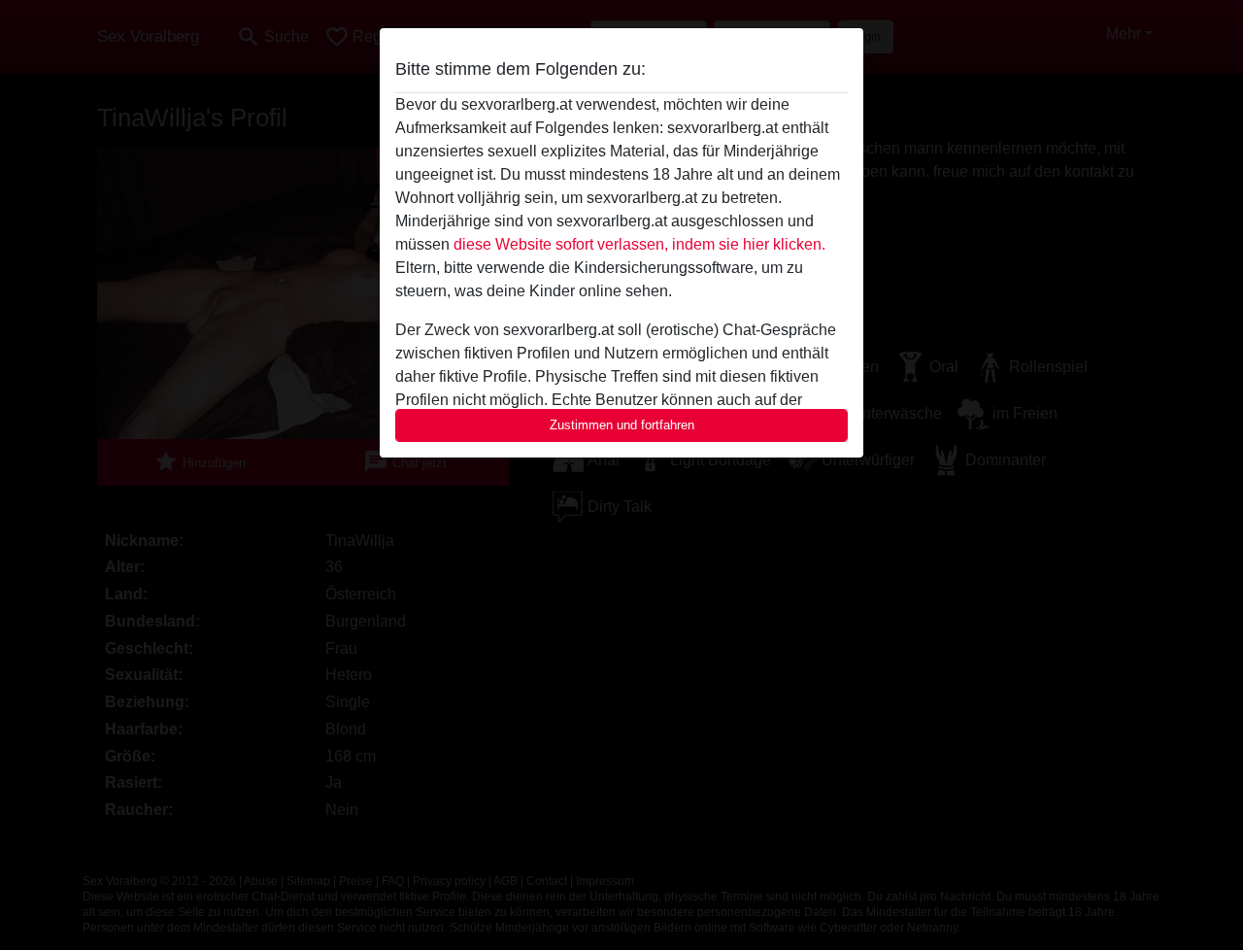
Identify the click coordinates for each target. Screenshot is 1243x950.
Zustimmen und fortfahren (622, 425)
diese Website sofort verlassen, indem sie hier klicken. (639, 244)
